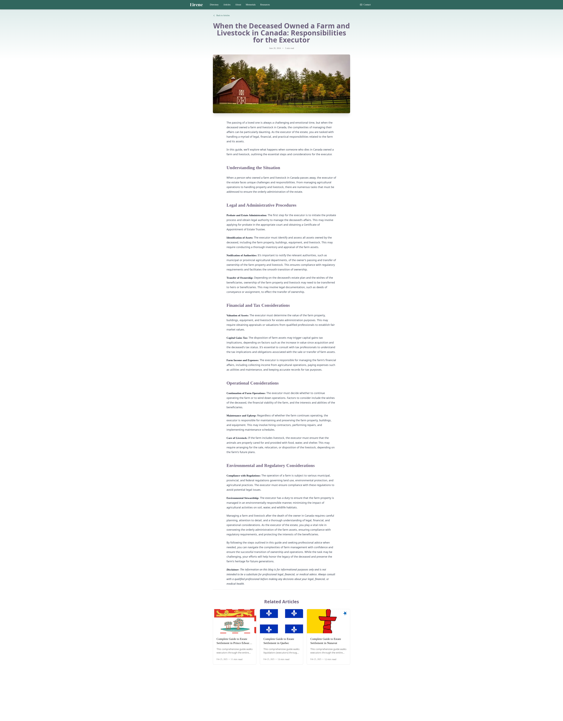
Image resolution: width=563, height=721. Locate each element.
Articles (226, 4)
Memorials (251, 4)
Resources (265, 4)
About (238, 4)
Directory (214, 4)
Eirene (196, 4)
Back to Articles (223, 15)
